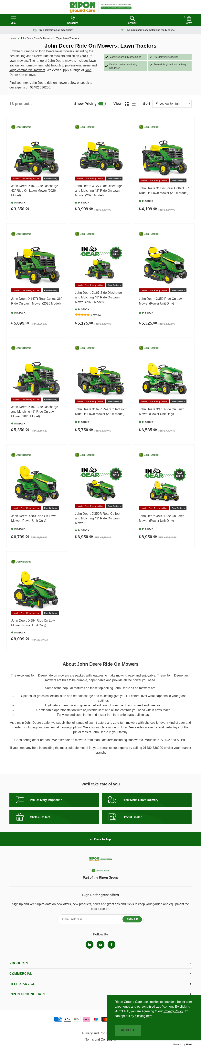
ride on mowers (75, 740)
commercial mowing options (62, 727)
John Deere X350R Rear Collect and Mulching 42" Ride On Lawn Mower (97, 518)
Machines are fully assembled (125, 57)
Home (12, 38)
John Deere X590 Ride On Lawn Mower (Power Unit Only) (161, 518)
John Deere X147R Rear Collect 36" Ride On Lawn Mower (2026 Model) (36, 301)
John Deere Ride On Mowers (36, 38)
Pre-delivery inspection (166, 57)
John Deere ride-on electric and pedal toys (149, 727)
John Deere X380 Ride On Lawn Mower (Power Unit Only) (34, 518)
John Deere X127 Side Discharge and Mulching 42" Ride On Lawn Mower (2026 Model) (98, 190)
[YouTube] (100, 945)
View (117, 104)
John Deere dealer (38, 722)
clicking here (144, 1016)
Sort (146, 104)
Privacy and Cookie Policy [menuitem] (100, 1033)
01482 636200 (40, 87)
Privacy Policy (173, 1011)
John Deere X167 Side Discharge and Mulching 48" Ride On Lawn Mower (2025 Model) (98, 297)
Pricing (85, 104)
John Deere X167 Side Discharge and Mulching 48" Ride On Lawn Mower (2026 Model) (34, 411)
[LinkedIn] (89, 945)
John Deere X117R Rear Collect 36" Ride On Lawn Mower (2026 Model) (164, 191)
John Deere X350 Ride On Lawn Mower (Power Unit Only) (161, 301)
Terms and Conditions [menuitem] (100, 1039)
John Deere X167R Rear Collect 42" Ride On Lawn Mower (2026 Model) (100, 412)
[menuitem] (89, 945)
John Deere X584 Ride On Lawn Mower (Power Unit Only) (34, 623)
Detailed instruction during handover (123, 66)
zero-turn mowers (125, 722)
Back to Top (102, 839)
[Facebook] (111, 945)
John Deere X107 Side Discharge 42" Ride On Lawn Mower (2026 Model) (34, 190)
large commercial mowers (27, 70)
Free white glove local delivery (170, 64)
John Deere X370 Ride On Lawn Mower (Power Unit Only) (161, 412)
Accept (128, 1030)
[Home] (100, 7)
